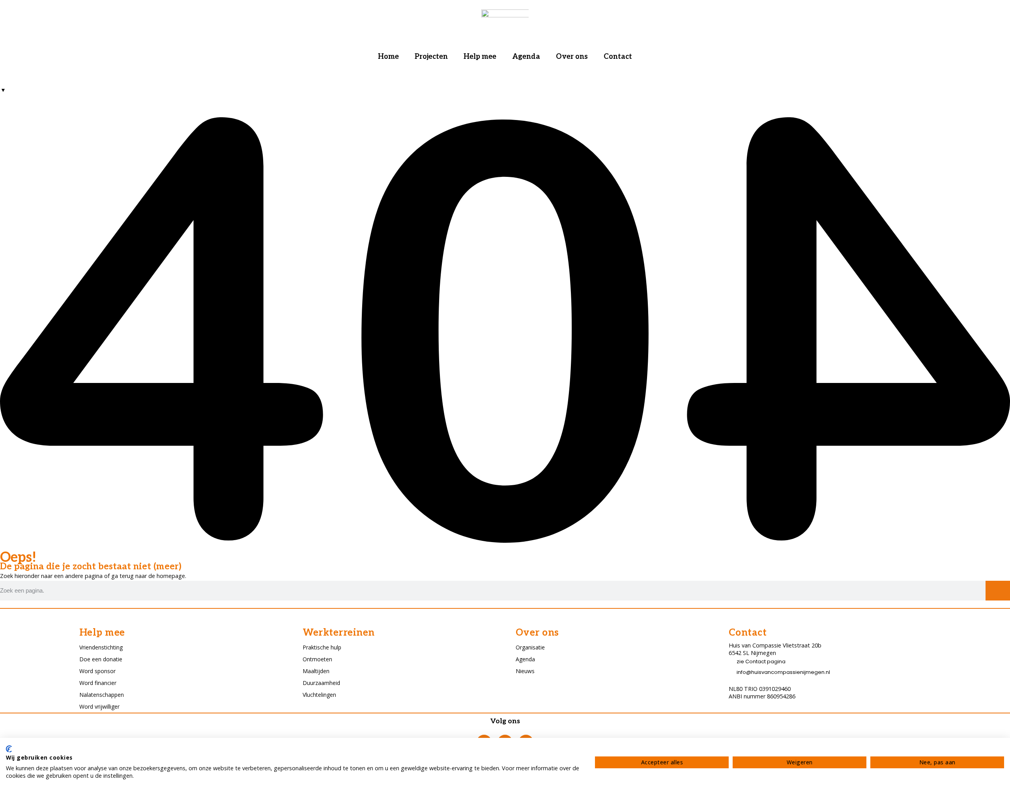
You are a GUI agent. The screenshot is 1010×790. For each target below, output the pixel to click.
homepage (171, 576)
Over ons (572, 57)
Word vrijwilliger (99, 706)
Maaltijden (316, 671)
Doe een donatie (100, 659)
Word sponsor (97, 671)
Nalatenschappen (101, 694)
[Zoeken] (998, 590)
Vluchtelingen (319, 694)
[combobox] (3, 90)
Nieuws (525, 671)
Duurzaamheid (321, 683)
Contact (618, 57)
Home (388, 57)
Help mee (480, 57)
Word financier (97, 683)
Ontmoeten (317, 659)
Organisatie (530, 647)
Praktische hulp (322, 647)
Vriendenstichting (101, 647)
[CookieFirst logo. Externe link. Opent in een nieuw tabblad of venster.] (9, 748)
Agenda (526, 57)
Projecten (431, 57)
